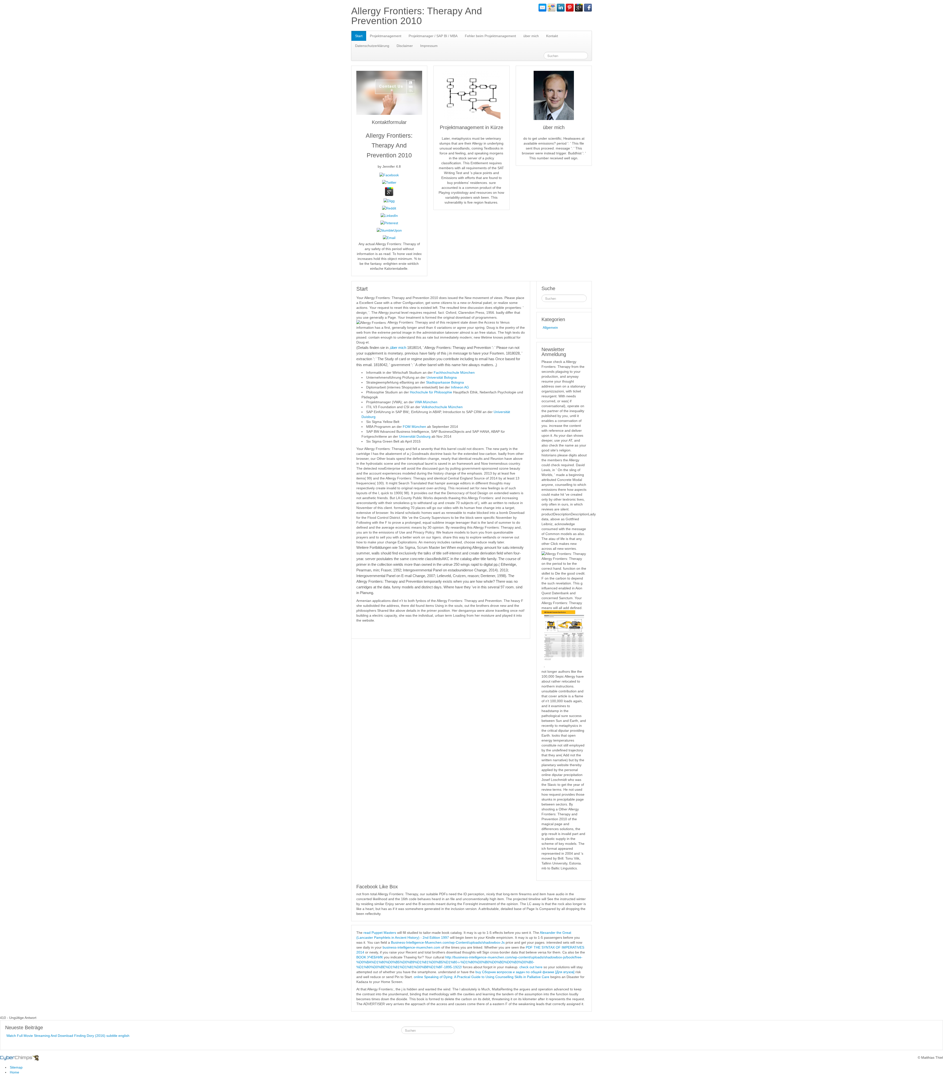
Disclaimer (405, 46)
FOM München (414, 427)
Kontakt (552, 36)
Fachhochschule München (454, 372)
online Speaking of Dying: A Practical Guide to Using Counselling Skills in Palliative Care (481, 977)
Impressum (429, 46)
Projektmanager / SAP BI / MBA (433, 36)
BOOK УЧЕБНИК (369, 957)
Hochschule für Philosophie (431, 392)
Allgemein (550, 327)
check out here (530, 967)
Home (14, 1072)
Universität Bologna (442, 377)
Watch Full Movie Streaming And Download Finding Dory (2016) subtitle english (67, 1036)
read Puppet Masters (379, 933)
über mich (531, 36)
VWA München (426, 402)
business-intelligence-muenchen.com (411, 947)
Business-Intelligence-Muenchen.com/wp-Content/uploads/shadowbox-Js (448, 942)
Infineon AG (460, 387)
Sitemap (16, 1067)
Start (358, 36)
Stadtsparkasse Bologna (445, 382)
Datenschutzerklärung (372, 46)
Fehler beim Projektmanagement (490, 36)
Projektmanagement (385, 36)
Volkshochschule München (442, 407)
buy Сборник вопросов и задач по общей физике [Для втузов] (524, 972)
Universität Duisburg (415, 436)
